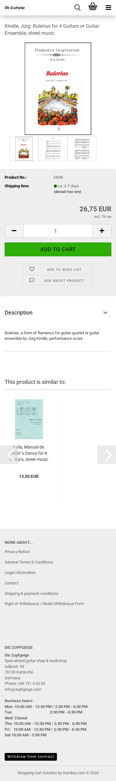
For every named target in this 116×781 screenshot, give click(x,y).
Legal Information (20, 572)
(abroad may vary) (67, 192)
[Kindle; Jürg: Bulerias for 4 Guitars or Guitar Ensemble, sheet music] (58, 88)
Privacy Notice (17, 551)
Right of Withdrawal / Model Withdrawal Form (44, 603)
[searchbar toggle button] (77, 7)
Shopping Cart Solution (37, 773)
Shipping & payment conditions (31, 593)
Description (18, 312)
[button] (14, 231)
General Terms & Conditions (29, 562)
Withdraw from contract (30, 757)
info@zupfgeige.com (23, 689)
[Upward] (99, 771)
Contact (11, 583)
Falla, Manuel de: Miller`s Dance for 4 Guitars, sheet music (28, 453)
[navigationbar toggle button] (108, 7)
